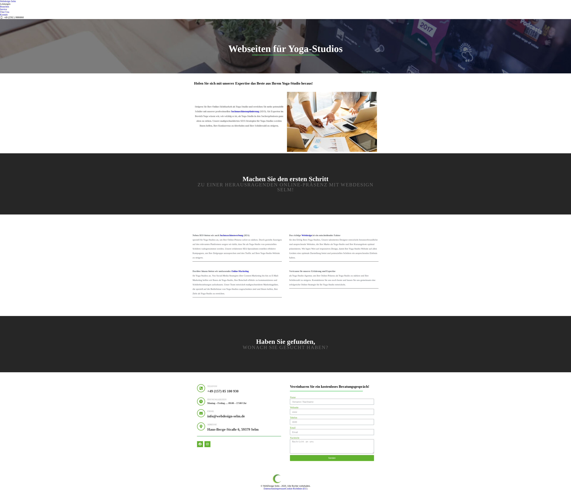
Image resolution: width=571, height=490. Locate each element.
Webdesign (307, 235)
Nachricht (294, 438)
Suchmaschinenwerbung (231, 235)
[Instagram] (207, 444)
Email (292, 427)
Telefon (293, 417)
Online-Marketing (240, 271)
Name (293, 397)
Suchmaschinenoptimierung (245, 111)
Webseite (294, 407)
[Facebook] (200, 444)
